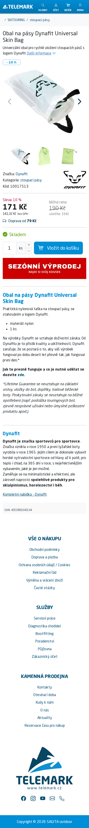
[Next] (79, 101)
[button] (56, 7)
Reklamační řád (44, 572)
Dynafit (22, 174)
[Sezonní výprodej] (44, 268)
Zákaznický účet (45, 656)
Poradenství (44, 641)
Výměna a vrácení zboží (44, 580)
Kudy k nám (45, 702)
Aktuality (44, 717)
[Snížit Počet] (28, 251)
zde (21, 374)
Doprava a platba (44, 557)
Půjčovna (45, 649)
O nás (44, 710)
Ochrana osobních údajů (37, 565)
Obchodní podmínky (44, 549)
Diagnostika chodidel (44, 626)
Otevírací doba (44, 694)
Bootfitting (44, 633)
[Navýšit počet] (28, 245)
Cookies (64, 565)
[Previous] (10, 101)
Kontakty (44, 687)
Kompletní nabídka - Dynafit (25, 494)
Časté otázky (44, 587)
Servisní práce (44, 618)
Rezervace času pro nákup (44, 725)
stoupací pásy (31, 180)
